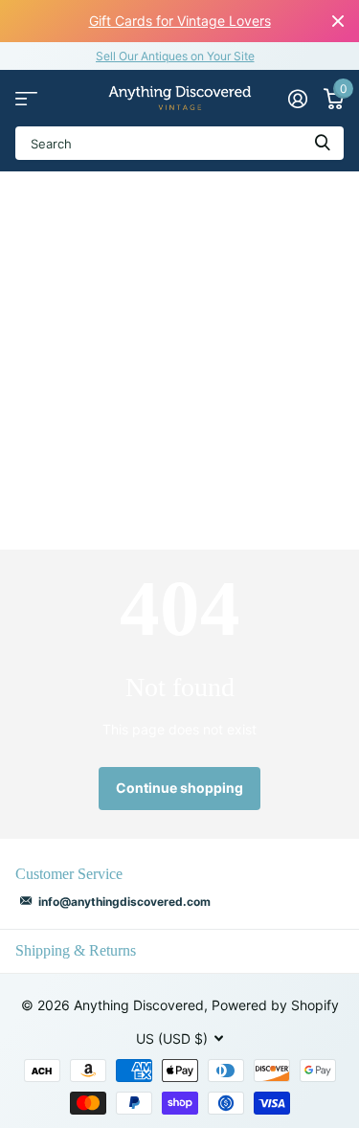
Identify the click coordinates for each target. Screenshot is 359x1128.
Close (338, 21)
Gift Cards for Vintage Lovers (180, 20)
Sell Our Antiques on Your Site (175, 56)
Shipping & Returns (75, 950)
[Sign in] (297, 99)
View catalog (26, 98)
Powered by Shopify (275, 1005)
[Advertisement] (179, 360)
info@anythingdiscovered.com (124, 901)
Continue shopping (179, 787)
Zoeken (323, 143)
